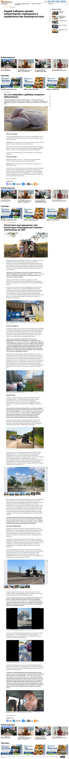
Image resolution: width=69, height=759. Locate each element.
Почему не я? (50, 3)
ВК (49, 1)
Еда (4, 92)
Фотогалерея (4, 4)
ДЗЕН (57, 1)
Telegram (63, 1)
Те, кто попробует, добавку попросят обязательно (22, 4)
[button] (46, 479)
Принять (62, 756)
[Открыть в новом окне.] (9, 184)
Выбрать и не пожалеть (36, 3)
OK (53, 1)
